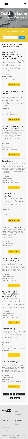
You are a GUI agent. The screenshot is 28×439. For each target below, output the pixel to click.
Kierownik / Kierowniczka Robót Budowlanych (13, 127)
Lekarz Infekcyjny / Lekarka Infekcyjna (10, 259)
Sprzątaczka (7, 161)
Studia (16, 413)
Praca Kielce (12, 22)
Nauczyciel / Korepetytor (13, 227)
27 (11, 398)
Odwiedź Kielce (19, 426)
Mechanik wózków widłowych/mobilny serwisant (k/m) (10, 294)
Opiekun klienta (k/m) (11, 362)
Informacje (18, 422)
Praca (16, 411)
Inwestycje (18, 414)
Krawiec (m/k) (8, 329)
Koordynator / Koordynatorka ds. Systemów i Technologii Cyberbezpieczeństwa (12, 55)
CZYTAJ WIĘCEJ (13, 84)
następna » (17, 398)
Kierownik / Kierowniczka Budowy (13, 92)
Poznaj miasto (19, 424)
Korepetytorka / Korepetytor (9, 195)
